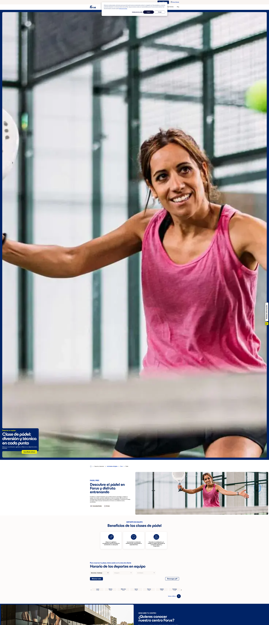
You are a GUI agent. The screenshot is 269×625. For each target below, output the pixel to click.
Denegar (160, 12)
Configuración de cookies (137, 12)
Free (121, 466)
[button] (179, 596)
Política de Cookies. (123, 8)
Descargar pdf (172, 579)
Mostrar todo (96, 579)
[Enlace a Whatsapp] (266, 323)
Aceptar (148, 12)
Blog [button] (178, 6)
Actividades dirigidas (112, 466)
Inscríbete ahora (29, 452)
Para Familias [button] (170, 6)
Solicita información (267, 312)
